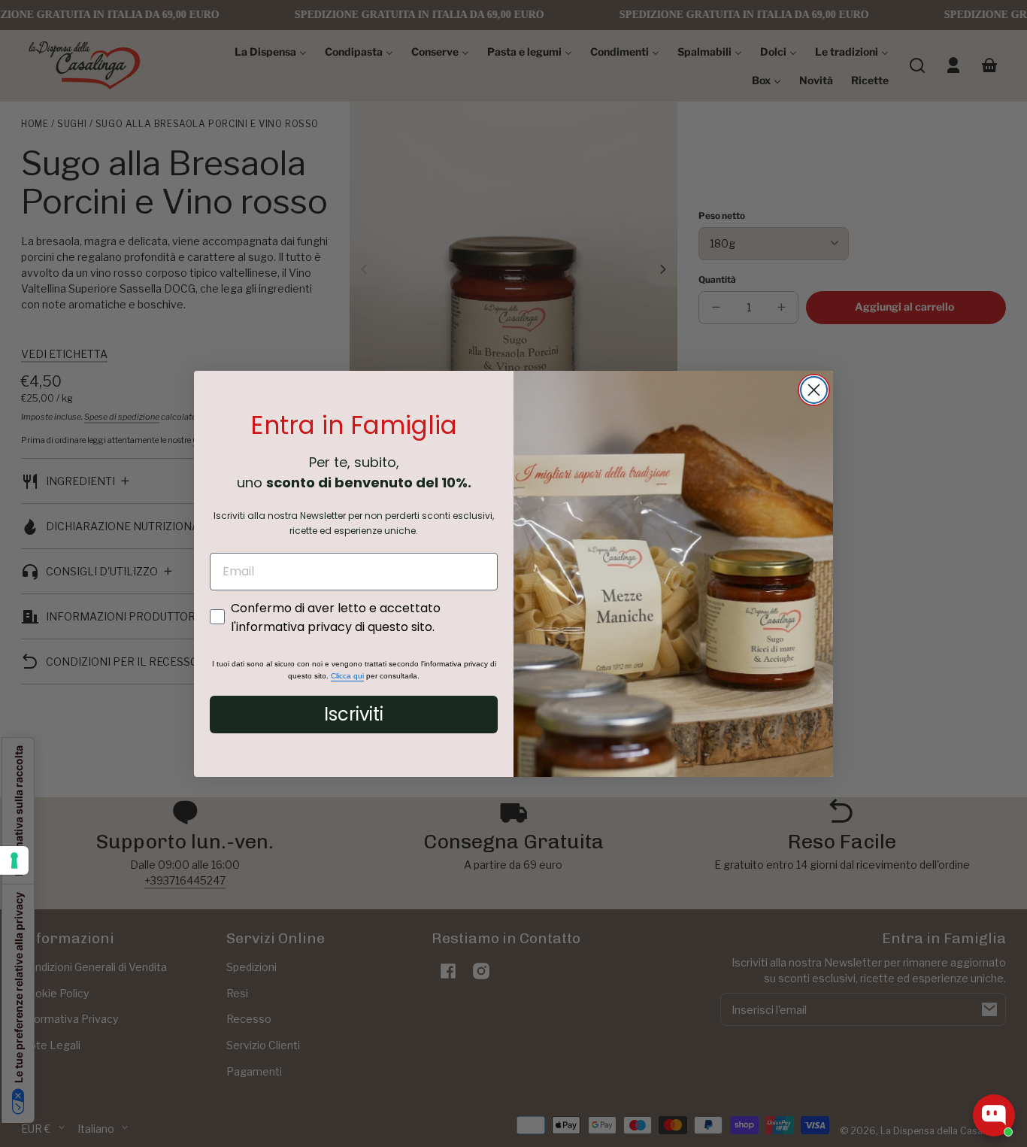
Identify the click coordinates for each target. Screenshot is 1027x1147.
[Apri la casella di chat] (994, 1115)
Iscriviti (353, 714)
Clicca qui (347, 676)
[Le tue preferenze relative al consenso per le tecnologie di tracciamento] (14, 860)
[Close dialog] (814, 390)
